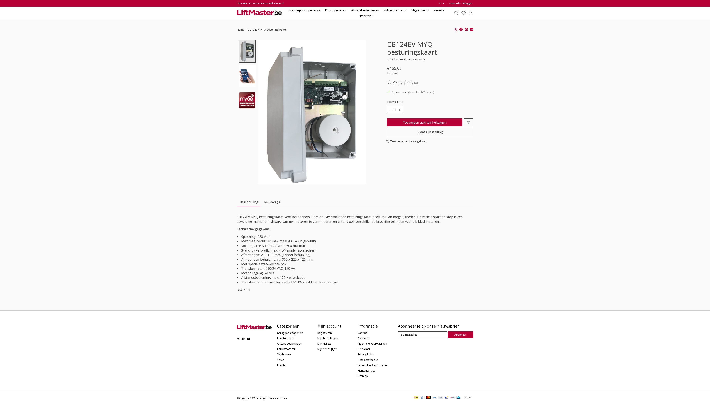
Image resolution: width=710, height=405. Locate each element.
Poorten (282, 365)
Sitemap (363, 376)
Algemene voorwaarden (372, 343)
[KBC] (458, 398)
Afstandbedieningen (365, 10)
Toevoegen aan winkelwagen (425, 122)
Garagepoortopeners (290, 333)
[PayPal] (422, 398)
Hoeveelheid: (395, 102)
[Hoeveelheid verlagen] (391, 109)
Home (240, 29)
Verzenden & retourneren (373, 365)
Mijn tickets (324, 343)
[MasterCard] (428, 398)
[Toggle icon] (456, 13)
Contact (362, 333)
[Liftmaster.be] (259, 13)
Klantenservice (366, 370)
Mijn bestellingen (327, 338)
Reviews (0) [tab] (272, 202)
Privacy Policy (366, 354)
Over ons (363, 338)
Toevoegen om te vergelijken (408, 141)
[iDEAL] (416, 398)
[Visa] (434, 398)
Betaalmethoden (368, 360)
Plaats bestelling (430, 132)
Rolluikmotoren (286, 349)
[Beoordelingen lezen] (400, 82)
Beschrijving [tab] (249, 202)
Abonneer (460, 334)
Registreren (324, 333)
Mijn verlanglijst (327, 349)
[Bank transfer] (440, 398)
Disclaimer (364, 349)
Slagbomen (284, 354)
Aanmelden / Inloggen (460, 3)
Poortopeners (285, 338)
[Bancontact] (446, 398)
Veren (280, 360)
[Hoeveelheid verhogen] (399, 109)
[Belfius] (452, 398)
